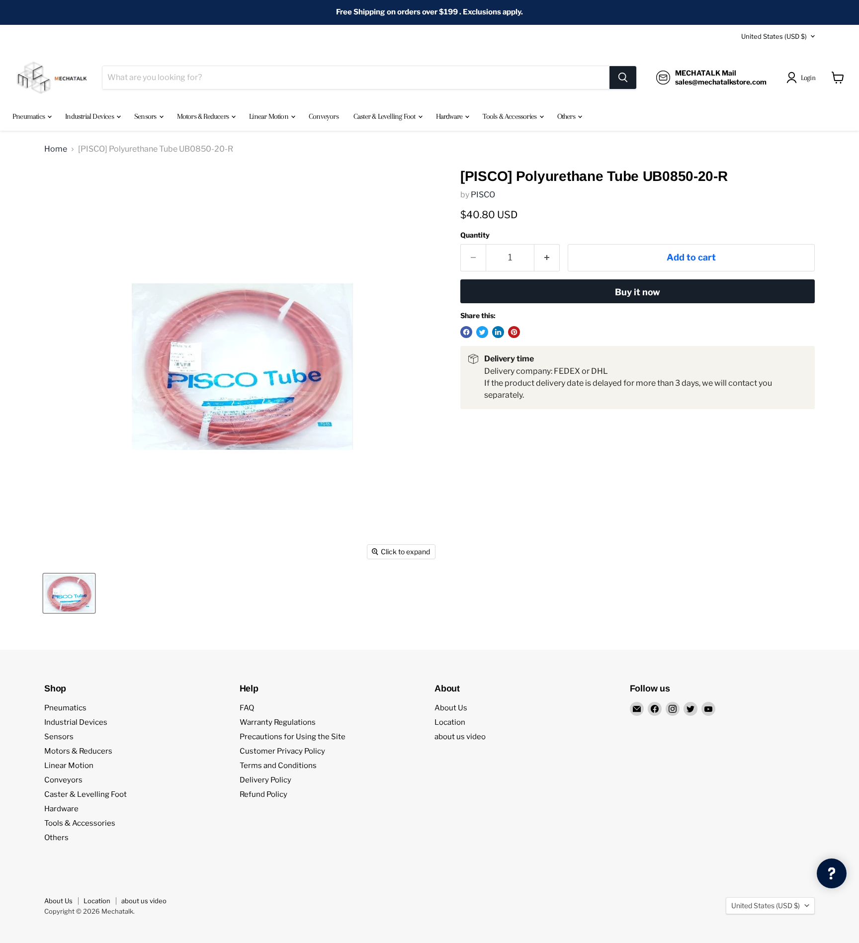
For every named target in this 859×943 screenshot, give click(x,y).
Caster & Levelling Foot (385, 116)
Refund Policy (263, 794)
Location (449, 722)
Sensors (146, 116)
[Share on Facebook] (466, 332)
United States (774, 36)
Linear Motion (269, 116)
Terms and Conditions (278, 765)
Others (567, 116)
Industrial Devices (90, 116)
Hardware (450, 116)
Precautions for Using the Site (292, 736)
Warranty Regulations (278, 722)
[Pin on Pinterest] (514, 332)
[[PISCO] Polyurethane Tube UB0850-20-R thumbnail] (69, 593)
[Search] (622, 77)
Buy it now (637, 292)
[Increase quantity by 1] (547, 257)
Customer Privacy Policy (282, 751)
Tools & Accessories (510, 116)
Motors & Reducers (204, 116)
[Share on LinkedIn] (498, 332)
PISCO (483, 194)
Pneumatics (29, 116)
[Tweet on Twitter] (482, 332)
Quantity (475, 235)
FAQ (247, 707)
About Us (450, 707)
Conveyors (324, 116)
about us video (460, 736)
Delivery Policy (265, 779)
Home (55, 149)
